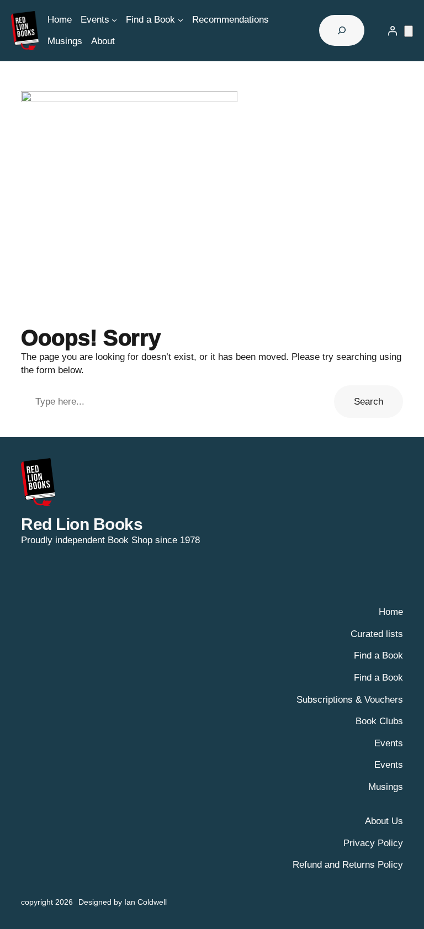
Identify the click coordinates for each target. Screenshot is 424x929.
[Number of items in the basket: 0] (408, 31)
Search (368, 401)
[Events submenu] (114, 20)
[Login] (392, 30)
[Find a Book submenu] (180, 20)
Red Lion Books (81, 524)
